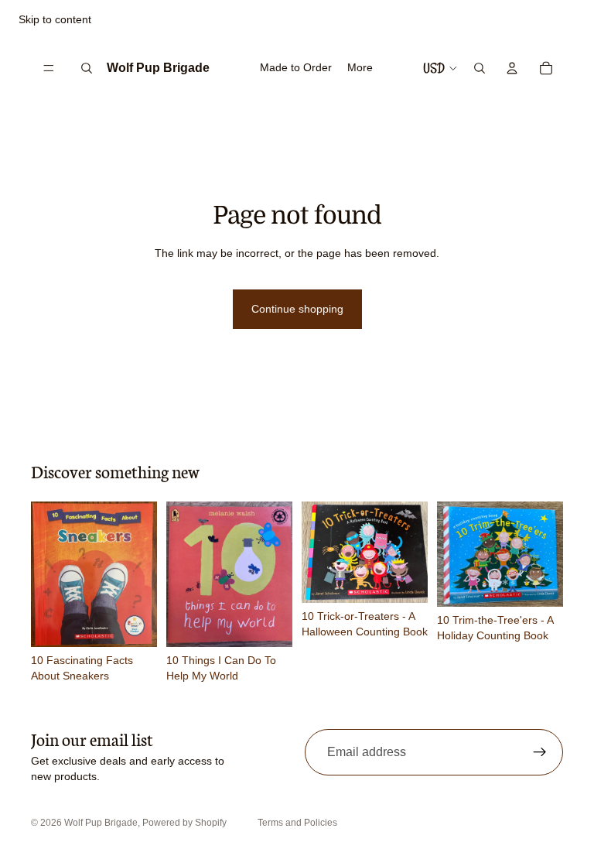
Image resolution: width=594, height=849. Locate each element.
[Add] (133, 623)
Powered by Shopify (184, 822)
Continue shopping (297, 309)
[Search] (87, 68)
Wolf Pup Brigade (101, 822)
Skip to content (55, 19)
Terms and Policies (297, 822)
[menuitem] (360, 68)
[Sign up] (540, 752)
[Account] (512, 68)
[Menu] (49, 68)
